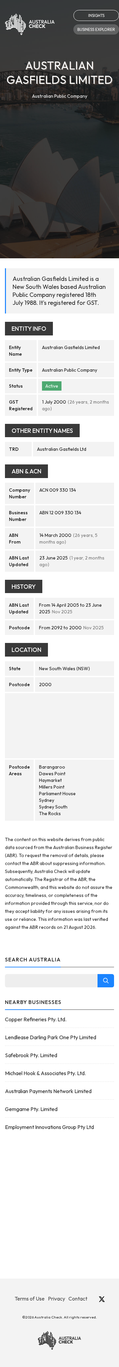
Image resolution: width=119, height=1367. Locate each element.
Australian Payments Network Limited (48, 1091)
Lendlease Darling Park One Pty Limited (50, 1037)
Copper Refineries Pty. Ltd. (35, 1019)
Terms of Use (30, 1298)
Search (106, 980)
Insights (96, 15)
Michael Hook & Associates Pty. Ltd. (45, 1073)
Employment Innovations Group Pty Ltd (49, 1127)
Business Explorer (96, 29)
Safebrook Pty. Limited (31, 1055)
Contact (77, 1298)
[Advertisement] (59, 163)
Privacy (56, 1298)
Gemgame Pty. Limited (31, 1109)
